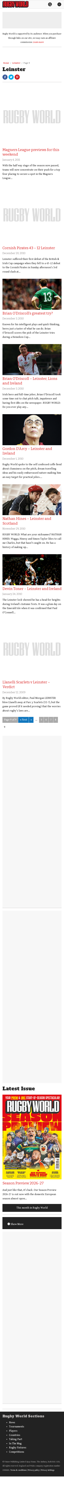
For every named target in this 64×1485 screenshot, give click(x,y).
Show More (16, 1224)
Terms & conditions (18, 1470)
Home (6, 63)
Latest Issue (18, 1088)
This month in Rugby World (32, 1207)
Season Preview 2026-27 (23, 1183)
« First (23, 719)
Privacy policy (34, 1470)
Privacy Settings (47, 1470)
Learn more (38, 42)
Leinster (16, 63)
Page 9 (26, 63)
